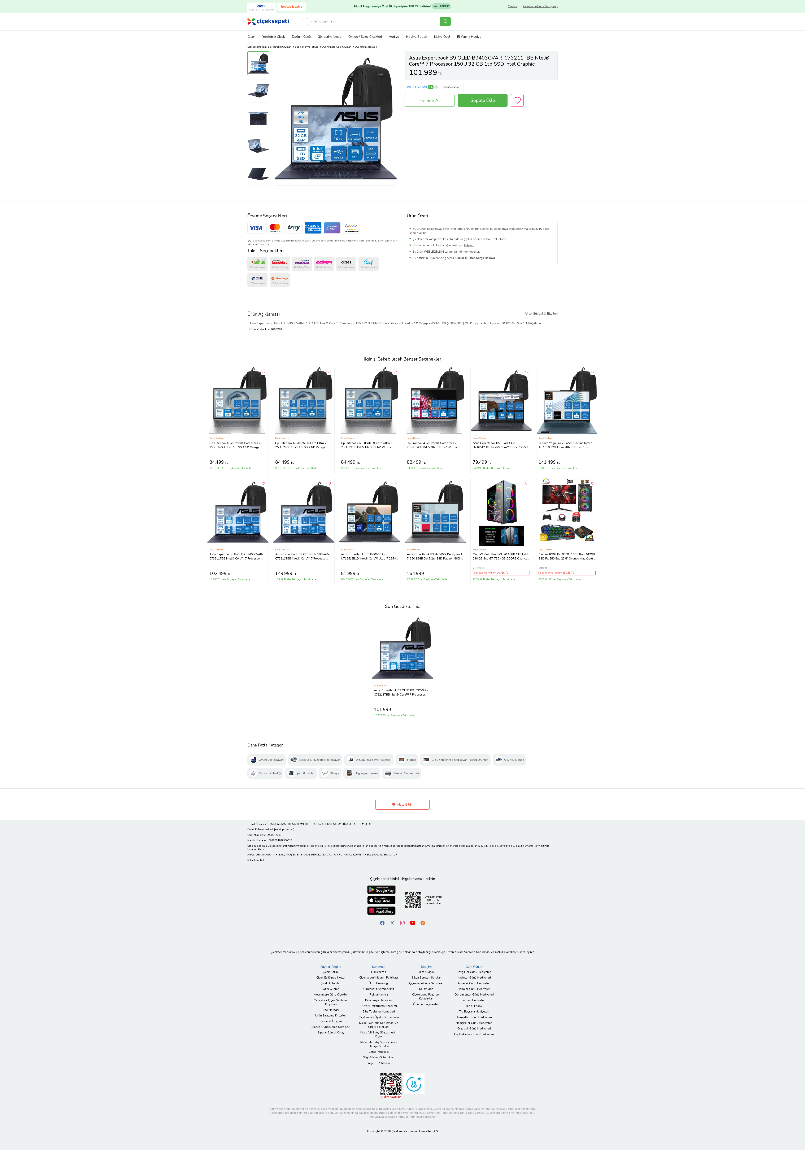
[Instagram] (402, 923)
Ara (445, 21)
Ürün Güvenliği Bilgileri (541, 313)
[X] (392, 923)
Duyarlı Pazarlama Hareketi (379, 1006)
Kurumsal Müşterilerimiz (378, 989)
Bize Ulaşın (426, 972)
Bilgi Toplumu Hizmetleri (379, 1012)
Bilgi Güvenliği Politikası (378, 1057)
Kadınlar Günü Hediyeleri (474, 978)
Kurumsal (378, 966)
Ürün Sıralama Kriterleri (331, 1016)
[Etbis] (390, 1086)
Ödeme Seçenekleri (426, 1004)
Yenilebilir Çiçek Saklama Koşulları (331, 1002)
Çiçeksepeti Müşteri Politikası (378, 978)
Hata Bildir (404, 804)
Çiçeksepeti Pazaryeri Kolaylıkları (426, 997)
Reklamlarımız (379, 995)
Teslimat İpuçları (331, 1021)
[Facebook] (382, 923)
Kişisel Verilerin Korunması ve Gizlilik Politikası (378, 1025)
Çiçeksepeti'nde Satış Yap (540, 6)
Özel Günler (331, 989)
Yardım (512, 6)
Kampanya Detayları (378, 1000)
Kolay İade (426, 989)
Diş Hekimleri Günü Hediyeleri (474, 1034)
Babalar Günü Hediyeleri (474, 989)
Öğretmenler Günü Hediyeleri (474, 995)
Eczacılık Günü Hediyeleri (474, 1029)
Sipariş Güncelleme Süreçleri (331, 1027)
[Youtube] (412, 923)
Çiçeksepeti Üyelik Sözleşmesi (379, 1017)
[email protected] (284, 829)
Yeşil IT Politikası (378, 1063)
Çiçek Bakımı (331, 972)
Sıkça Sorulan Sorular (426, 978)
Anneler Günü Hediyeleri (474, 983)
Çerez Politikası (379, 1052)
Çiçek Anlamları (331, 983)
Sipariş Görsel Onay (331, 1032)
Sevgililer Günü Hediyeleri (474, 972)
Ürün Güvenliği (378, 983)
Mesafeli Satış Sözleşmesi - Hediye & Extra (378, 1044)
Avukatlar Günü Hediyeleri (474, 1017)
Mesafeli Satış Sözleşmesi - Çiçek (378, 1034)
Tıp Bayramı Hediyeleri (474, 1012)
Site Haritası (331, 1010)
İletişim (426, 966)
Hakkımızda (378, 972)
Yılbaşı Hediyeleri (474, 1000)
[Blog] (423, 923)
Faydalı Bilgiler (330, 966)
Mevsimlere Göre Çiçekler (331, 995)
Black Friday (474, 1006)
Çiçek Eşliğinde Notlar (330, 978)
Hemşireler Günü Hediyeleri (474, 1023)
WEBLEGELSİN (417, 87)
